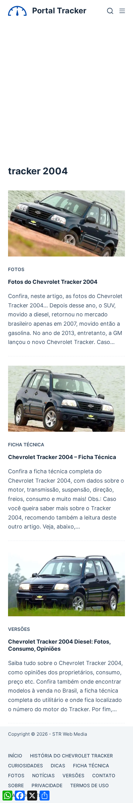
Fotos (16, 269)
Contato (103, 775)
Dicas (58, 766)
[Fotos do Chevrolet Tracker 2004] (66, 223)
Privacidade (47, 785)
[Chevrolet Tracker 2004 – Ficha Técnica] (66, 399)
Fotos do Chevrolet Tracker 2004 (52, 282)
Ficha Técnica (26, 445)
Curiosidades (25, 766)
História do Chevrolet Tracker (71, 756)
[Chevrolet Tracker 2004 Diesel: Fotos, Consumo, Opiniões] (66, 583)
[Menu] (122, 11)
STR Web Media (69, 734)
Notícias (43, 775)
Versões (19, 629)
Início (15, 756)
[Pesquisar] (110, 11)
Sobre (16, 785)
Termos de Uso (89, 785)
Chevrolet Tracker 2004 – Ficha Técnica (62, 457)
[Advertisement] (66, 91)
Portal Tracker (59, 10)
